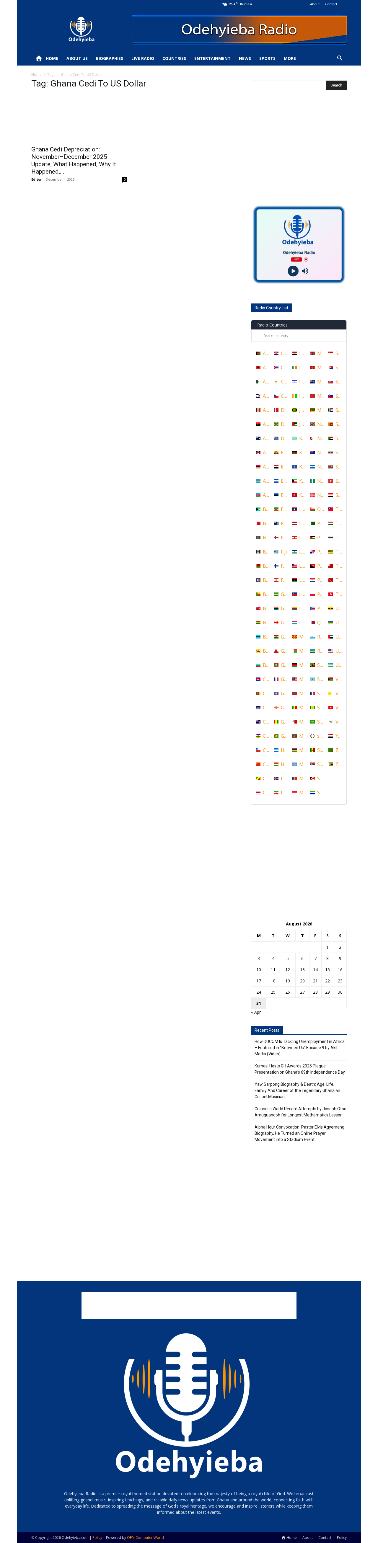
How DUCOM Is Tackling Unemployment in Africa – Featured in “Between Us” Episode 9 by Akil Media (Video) (300, 1047)
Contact (331, 4)
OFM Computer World (145, 1537)
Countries (174, 58)
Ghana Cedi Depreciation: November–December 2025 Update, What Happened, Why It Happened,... (73, 160)
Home (52, 58)
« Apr (256, 1012)
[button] (340, 59)
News (245, 58)
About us (77, 58)
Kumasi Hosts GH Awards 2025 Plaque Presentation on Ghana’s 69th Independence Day (300, 1069)
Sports (267, 58)
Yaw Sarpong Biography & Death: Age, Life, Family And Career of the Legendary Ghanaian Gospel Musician (297, 1090)
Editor (36, 179)
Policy (342, 1537)
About (315, 4)
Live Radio (142, 58)
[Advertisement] (299, 153)
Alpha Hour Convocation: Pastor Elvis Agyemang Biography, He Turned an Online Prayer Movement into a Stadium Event (299, 1133)
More (290, 58)
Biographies (109, 58)
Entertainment (212, 58)
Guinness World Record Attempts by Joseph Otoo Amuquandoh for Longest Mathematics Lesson (300, 1111)
